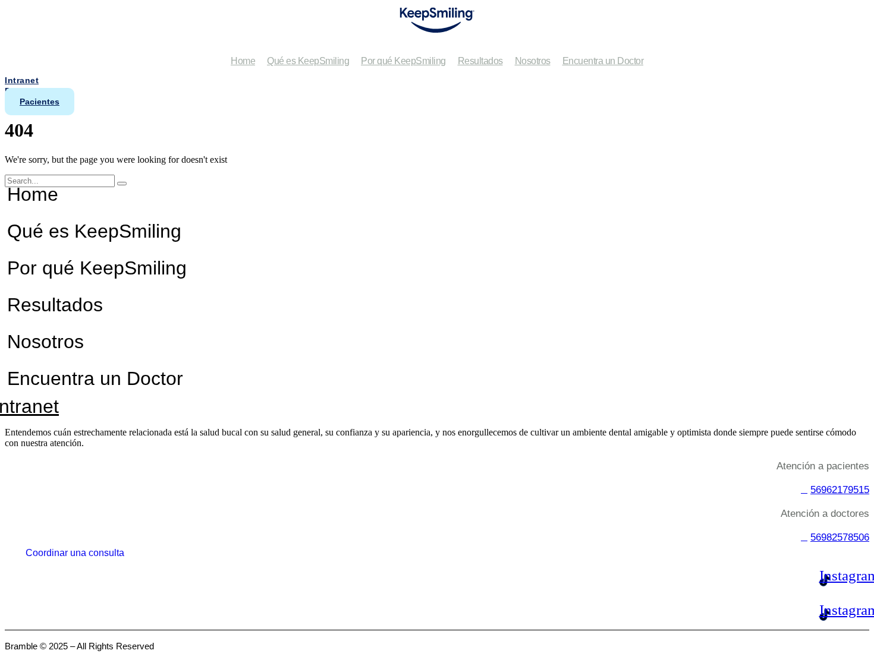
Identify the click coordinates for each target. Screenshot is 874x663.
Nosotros (533, 61)
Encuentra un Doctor (603, 61)
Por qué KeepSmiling (403, 61)
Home (243, 61)
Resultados (480, 61)
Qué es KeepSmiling (308, 61)
